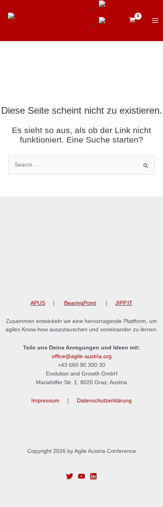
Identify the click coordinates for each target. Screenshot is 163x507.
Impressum (45, 401)
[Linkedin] (93, 476)
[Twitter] (69, 476)
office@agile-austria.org (82, 356)
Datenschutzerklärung (104, 401)
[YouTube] (81, 476)
